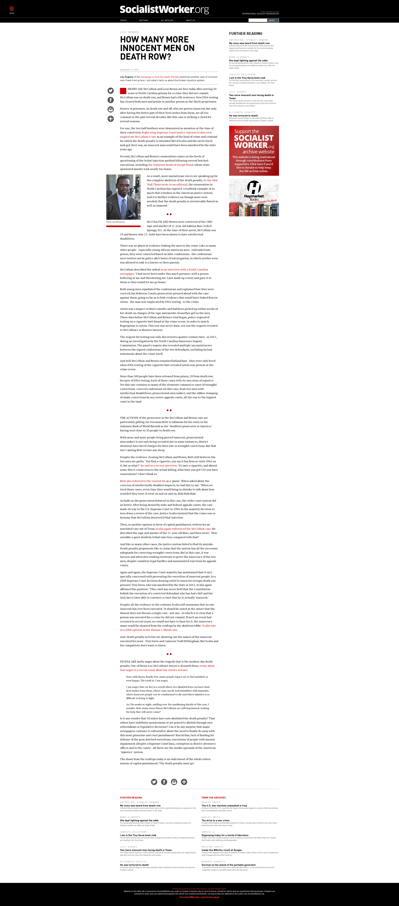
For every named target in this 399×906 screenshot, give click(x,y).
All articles (167, 20)
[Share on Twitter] (111, 93)
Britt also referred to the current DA (143, 481)
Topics (123, 20)
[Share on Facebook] (111, 102)
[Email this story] (111, 111)
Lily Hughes (129, 32)
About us (190, 20)
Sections (143, 20)
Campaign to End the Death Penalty (160, 77)
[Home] (178, 10)
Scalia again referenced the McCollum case (183, 528)
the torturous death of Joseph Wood (170, 165)
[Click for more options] (111, 121)
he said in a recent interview (159, 465)
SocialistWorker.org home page (199, 897)
